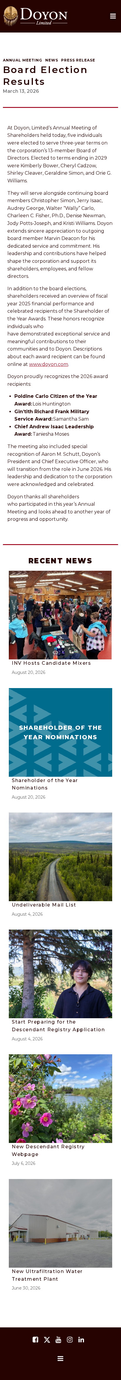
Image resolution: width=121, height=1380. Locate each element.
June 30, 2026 (26, 1288)
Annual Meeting (22, 60)
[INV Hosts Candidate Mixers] (60, 615)
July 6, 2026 (23, 1163)
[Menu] (60, 1359)
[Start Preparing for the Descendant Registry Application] (60, 974)
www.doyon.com (48, 364)
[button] (113, 16)
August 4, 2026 (27, 914)
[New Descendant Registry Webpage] (60, 1098)
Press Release (78, 60)
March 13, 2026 (21, 91)
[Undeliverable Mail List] (60, 857)
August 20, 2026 (28, 672)
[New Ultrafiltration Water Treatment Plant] (60, 1223)
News (51, 60)
